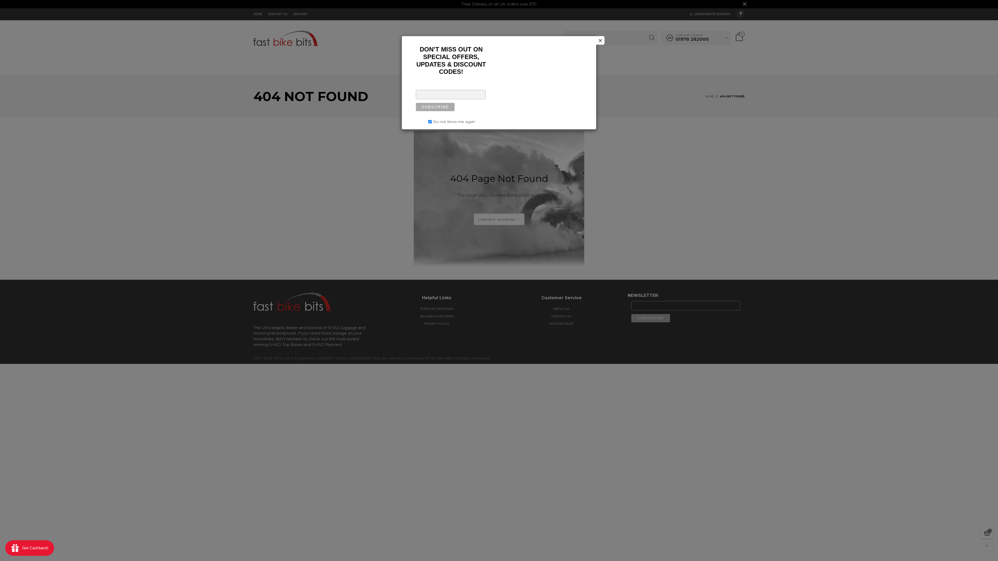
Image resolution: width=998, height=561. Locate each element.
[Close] (600, 40)
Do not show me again (454, 119)
